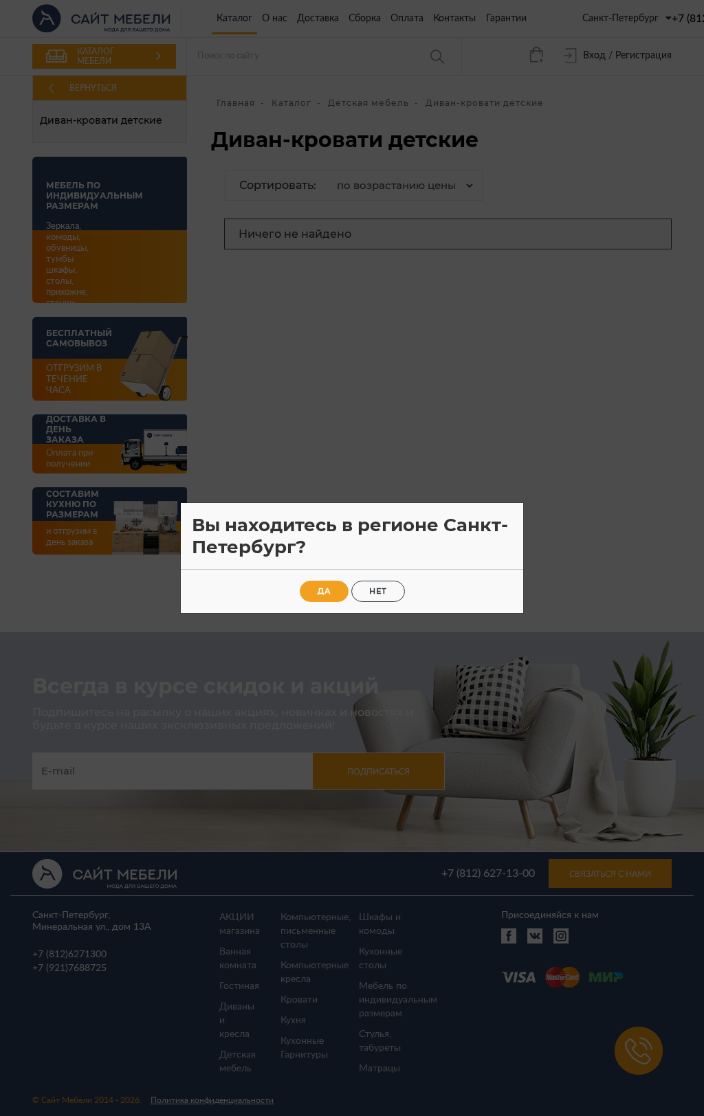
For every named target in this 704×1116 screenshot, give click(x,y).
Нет (378, 591)
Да (324, 591)
